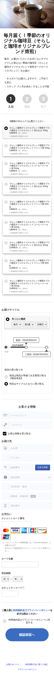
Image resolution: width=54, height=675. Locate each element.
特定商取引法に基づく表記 (36, 664)
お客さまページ (12, 664)
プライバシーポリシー (27, 669)
